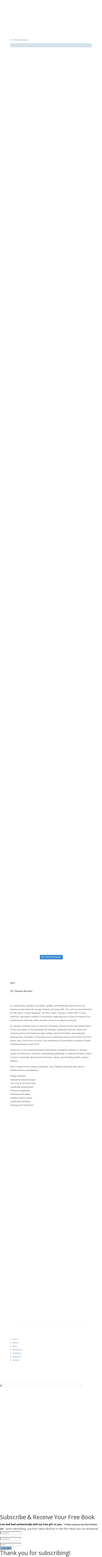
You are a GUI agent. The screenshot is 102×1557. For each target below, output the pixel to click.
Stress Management (68, 684)
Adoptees (17, 1356)
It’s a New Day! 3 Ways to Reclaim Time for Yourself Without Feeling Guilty (40, 675)
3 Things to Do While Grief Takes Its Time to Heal (34, 746)
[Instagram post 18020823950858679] (61, 914)
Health (69, 551)
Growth (61, 551)
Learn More (51, 80)
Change (45, 551)
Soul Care (53, 684)
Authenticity (29, 551)
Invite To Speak (22, 880)
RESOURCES (17, 463)
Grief (49, 612)
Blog (14, 1346)
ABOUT (14, 447)
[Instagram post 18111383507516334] (40, 914)
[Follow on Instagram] (59, 482)
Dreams (54, 551)
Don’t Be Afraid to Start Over (35, 607)
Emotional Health (32, 584)
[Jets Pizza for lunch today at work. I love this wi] (82, 916)
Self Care (22, 616)
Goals (43, 612)
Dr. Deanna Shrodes (19, 39)
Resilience (86, 551)
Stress (59, 648)
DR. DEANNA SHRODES (51, 19)
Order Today (20, 273)
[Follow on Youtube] (54, 482)
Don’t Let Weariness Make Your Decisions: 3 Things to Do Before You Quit (46, 641)
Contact (15, 1360)
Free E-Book (20, 1168)
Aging (38, 551)
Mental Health (40, 648)
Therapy (48, 753)
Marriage (28, 721)
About (15, 1342)
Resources (17, 1349)
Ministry (59, 584)
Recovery (39, 753)
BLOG (13, 455)
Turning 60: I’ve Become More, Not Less (44, 579)
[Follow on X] (48, 482)
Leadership (73, 612)
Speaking (16, 1353)
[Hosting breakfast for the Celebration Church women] (20, 931)
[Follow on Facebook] (43, 482)
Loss (81, 612)
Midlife (77, 551)
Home (15, 1339)
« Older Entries (17, 768)
